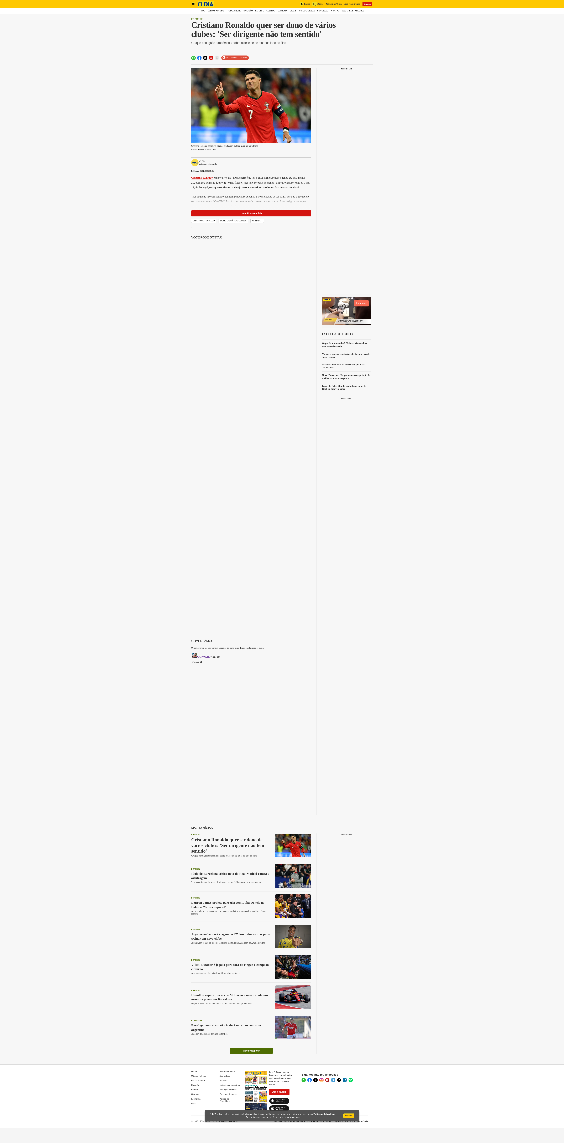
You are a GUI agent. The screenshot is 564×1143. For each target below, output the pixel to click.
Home (202, 11)
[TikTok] (339, 1080)
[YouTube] (327, 1080)
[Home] (206, 6)
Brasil (293, 11)
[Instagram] (321, 1080)
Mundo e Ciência (307, 11)
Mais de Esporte (251, 1050)
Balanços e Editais (227, 1089)
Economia (282, 11)
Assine (367, 4)
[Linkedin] (345, 1080)
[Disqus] (251, 688)
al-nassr (257, 221)
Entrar (307, 4)
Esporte (259, 11)
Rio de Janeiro (234, 11)
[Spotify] (351, 1080)
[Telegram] (333, 1080)
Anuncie (278, 1121)
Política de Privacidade (224, 1100)
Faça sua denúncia (352, 4)
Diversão (248, 11)
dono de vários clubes (233, 221)
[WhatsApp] (304, 1080)
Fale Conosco (326, 1121)
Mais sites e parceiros (229, 1085)
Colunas (270, 11)
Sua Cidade (322, 11)
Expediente (312, 1121)
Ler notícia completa (251, 213)
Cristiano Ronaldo (202, 177)
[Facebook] (309, 1080)
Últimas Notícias (216, 11)
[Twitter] (315, 1080)
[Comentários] (217, 58)
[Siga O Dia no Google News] (235, 58)
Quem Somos (341, 1121)
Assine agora (279, 1092)
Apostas (335, 11)
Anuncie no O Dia (334, 4)
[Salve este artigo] (211, 58)
